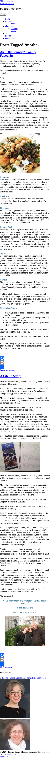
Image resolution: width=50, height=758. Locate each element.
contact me (9, 38)
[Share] (25, 367)
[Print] (25, 362)
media (13, 31)
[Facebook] (25, 358)
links (13, 24)
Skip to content (6, 1)
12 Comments (6, 667)
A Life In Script (10, 376)
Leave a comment (7, 370)
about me (9, 26)
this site (8, 21)
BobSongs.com (9, 754)
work (7, 33)
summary (14, 28)
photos (8, 36)
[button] (6, 757)
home (7, 19)
